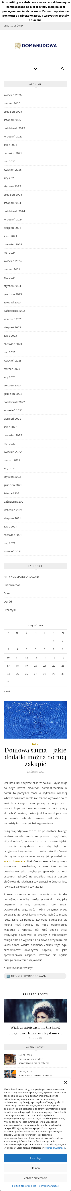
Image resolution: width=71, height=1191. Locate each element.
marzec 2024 (12, 269)
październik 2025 (14, 128)
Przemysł (10, 610)
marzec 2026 (12, 103)
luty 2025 (9, 178)
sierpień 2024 (12, 227)
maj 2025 (9, 161)
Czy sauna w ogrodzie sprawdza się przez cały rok (34, 1061)
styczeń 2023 (12, 385)
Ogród (8, 601)
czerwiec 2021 (13, 535)
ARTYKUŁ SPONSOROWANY (22, 576)
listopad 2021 (12, 493)
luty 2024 (9, 277)
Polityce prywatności (54, 1147)
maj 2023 (9, 352)
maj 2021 (9, 543)
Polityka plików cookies (24, 1185)
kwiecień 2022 (13, 452)
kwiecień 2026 (13, 95)
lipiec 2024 (10, 236)
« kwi (7, 691)
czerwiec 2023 (13, 344)
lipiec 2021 (10, 526)
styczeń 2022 (12, 476)
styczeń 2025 (12, 186)
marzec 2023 (12, 369)
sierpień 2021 (12, 518)
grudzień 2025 (13, 111)
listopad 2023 (12, 302)
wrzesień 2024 (13, 219)
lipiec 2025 (10, 144)
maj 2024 (9, 252)
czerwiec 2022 (13, 435)
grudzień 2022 (13, 393)
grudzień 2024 (13, 194)
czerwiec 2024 (13, 244)
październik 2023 (14, 310)
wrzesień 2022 (13, 410)
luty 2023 (9, 377)
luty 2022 (9, 468)
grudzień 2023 (13, 294)
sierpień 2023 (12, 327)
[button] (65, 1082)
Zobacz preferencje (35, 1177)
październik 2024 (14, 211)
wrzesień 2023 (13, 319)
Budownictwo (12, 585)
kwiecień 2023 (13, 360)
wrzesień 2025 (13, 136)
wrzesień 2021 (13, 510)
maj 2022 (9, 443)
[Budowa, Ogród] (35, 45)
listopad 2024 (12, 203)
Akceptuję (36, 1158)
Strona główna (13, 25)
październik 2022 (14, 402)
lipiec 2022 (10, 427)
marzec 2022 (12, 460)
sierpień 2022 (12, 418)
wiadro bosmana (14, 861)
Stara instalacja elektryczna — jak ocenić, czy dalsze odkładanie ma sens (35, 1078)
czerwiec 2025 (13, 153)
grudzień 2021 (13, 485)
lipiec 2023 (10, 335)
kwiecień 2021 (13, 551)
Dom (7, 593)
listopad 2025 (12, 120)
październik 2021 (14, 501)
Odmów (35, 1168)
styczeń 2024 (12, 286)
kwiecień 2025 (13, 169)
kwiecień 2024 (13, 261)
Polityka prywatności (48, 1185)
